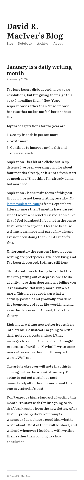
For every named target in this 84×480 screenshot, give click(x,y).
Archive (43, 43)
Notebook (25, 43)
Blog (10, 43)
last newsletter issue (23, 203)
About (58, 43)
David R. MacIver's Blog (35, 30)
